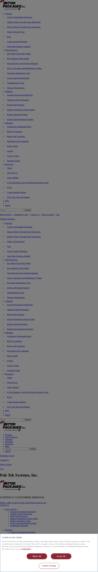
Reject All (37, 556)
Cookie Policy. (26, 549)
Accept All (61, 556)
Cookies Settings (49, 566)
